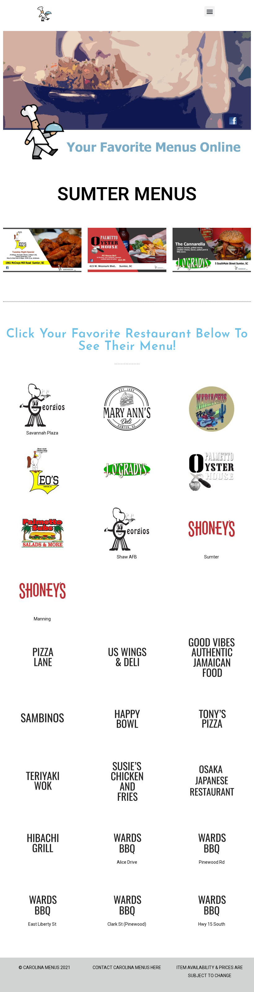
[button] (209, 11)
